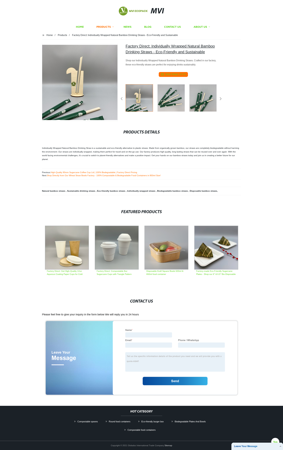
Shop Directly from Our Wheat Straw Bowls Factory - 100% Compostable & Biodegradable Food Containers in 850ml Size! (104, 175)
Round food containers (119, 421)
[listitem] (141, 97)
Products (103, 26)
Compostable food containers (141, 429)
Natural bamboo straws (54, 191)
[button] (121, 99)
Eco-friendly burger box (152, 421)
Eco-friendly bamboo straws (111, 191)
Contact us (172, 26)
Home (80, 26)
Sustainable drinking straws (81, 191)
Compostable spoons (87, 421)
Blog (147, 26)
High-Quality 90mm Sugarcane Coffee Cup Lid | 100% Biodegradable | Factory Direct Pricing (94, 172)
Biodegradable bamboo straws (173, 191)
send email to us (175, 74)
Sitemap (168, 445)
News (127, 26)
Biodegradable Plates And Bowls (190, 421)
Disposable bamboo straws (203, 191)
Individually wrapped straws (141, 191)
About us (200, 26)
